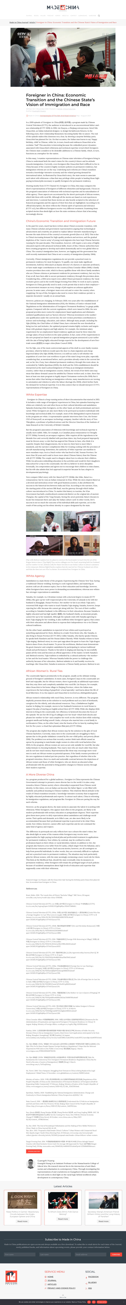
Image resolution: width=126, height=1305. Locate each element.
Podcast (50, 15)
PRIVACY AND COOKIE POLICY (62, 1288)
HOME (50, 1277)
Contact (73, 15)
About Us (65, 15)
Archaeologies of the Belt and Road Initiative (58, 116)
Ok (89, 1302)
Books (36, 15)
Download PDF (34, 1151)
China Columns (69, 109)
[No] (124, 1302)
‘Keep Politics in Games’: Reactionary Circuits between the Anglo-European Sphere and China (22, 1214)
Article (59, 109)
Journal (29, 15)
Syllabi (42, 15)
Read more (22, 1221)
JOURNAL (52, 1280)
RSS (90, 1288)
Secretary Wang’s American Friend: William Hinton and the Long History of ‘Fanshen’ (103, 1214)
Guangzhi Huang (39, 111)
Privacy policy (102, 1302)
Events (57, 15)
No (94, 1302)
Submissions (82, 15)
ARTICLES (52, 1284)
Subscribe (92, 15)
